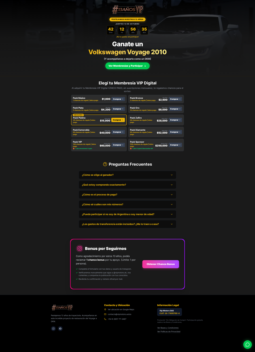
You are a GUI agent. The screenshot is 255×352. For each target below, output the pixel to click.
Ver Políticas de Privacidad (168, 331)
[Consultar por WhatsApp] (247, 344)
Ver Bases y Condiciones (167, 328)
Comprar (117, 99)
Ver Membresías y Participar (126, 65)
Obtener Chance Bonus (161, 264)
